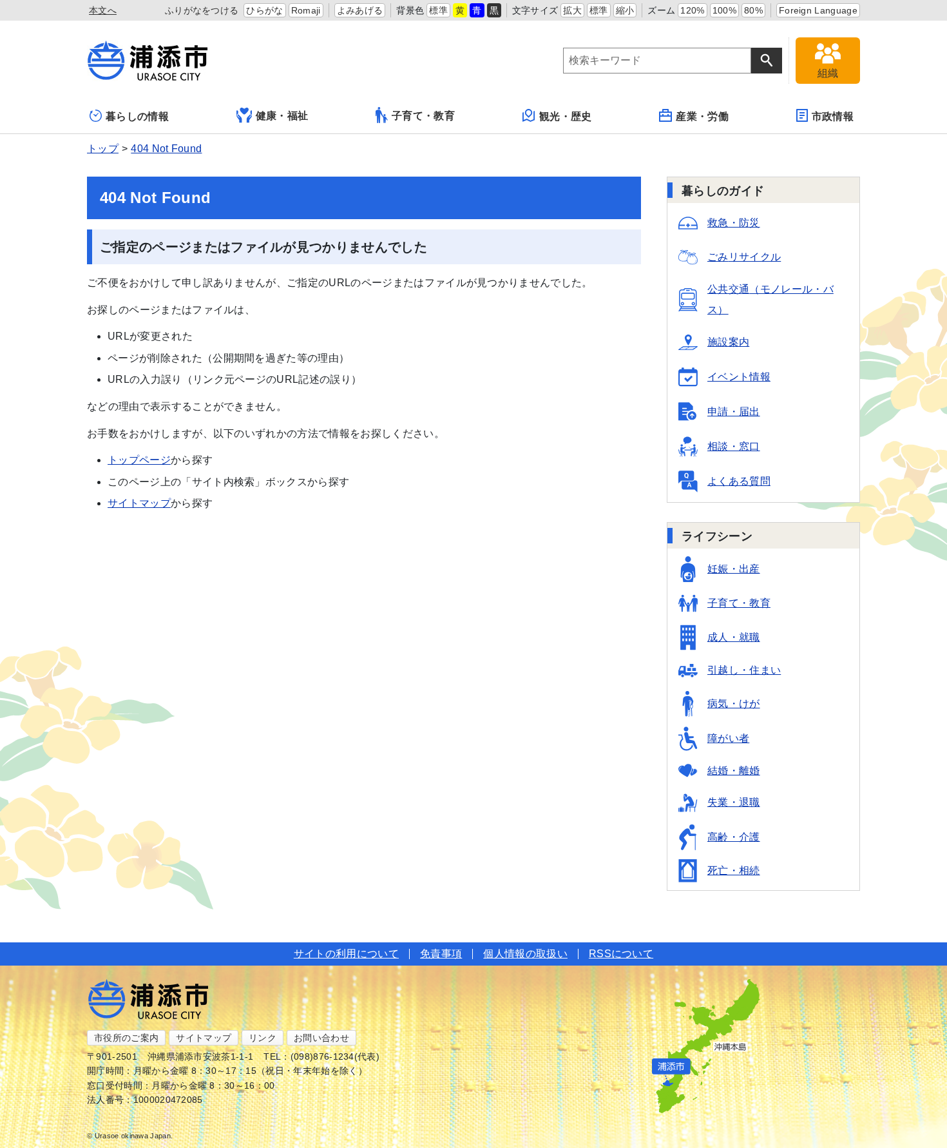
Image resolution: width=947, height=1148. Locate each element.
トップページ (139, 459)
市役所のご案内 (126, 1038)
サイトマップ (139, 503)
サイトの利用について (346, 953)
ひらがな (264, 10)
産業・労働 (702, 116)
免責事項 (441, 953)
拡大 (572, 10)
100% (724, 10)
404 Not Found (166, 148)
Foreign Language (818, 10)
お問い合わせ (321, 1038)
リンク (262, 1038)
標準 (438, 10)
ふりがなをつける (202, 10)
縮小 (625, 10)
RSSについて (621, 953)
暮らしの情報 (137, 116)
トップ (103, 148)
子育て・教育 (423, 115)
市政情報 (833, 116)
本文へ (103, 10)
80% (753, 10)
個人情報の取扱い (525, 953)
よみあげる (360, 10)
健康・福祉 (282, 115)
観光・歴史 (565, 116)
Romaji (306, 10)
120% (692, 10)
